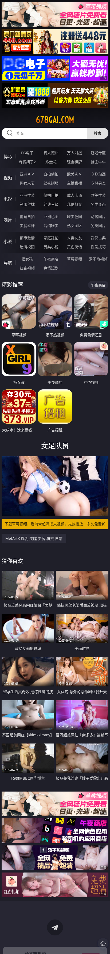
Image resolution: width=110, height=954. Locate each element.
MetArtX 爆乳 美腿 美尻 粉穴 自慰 (33, 538)
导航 (7, 263)
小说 (7, 241)
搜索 (97, 133)
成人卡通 (74, 195)
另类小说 (51, 246)
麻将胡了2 (27, 161)
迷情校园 (27, 246)
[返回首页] (103, 943)
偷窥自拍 (27, 216)
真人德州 (51, 152)
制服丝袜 (27, 204)
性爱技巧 (98, 246)
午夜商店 (51, 258)
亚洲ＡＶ (27, 174)
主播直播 (74, 183)
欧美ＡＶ (74, 174)
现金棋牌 (74, 161)
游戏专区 (98, 152)
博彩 (7, 157)
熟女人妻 (27, 183)
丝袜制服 (51, 183)
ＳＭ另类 (98, 183)
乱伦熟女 (74, 204)
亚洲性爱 (27, 195)
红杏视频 (27, 267)
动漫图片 (98, 216)
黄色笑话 (74, 246)
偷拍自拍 (51, 195)
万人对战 (74, 152)
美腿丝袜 (27, 225)
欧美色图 (74, 216)
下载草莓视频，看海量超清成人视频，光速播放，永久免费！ (55, 523)
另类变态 (98, 204)
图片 (7, 220)
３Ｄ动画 (98, 174)
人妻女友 (74, 237)
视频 (7, 178)
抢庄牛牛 (98, 161)
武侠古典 (98, 237)
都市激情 (27, 237)
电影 (7, 199)
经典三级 (51, 204)
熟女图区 (74, 225)
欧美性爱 (98, 195)
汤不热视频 (98, 258)
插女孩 (27, 258)
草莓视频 (74, 258)
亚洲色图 (51, 216)
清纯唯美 (51, 225)
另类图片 (98, 225)
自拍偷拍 (51, 174)
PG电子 (27, 152)
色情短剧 (51, 267)
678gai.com (55, 119)
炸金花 (51, 161)
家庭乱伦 (51, 237)
